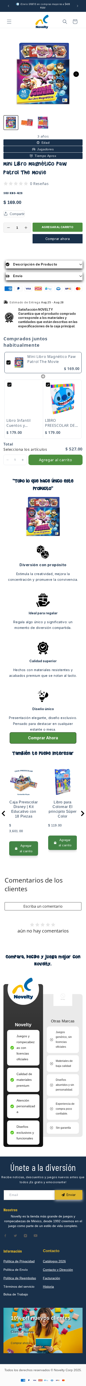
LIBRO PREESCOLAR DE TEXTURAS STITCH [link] (61, 423)
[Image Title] (5, 1236)
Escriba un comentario (43, 906)
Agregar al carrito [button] (55, 459)
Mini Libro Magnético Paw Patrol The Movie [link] (51, 359)
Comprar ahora (57, 239)
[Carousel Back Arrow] (3, 813)
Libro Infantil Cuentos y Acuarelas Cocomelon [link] (18, 423)
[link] (18, 362)
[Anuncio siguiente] (77, 6)
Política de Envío (15, 1269)
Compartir (17, 214)
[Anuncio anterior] (8, 6)
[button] (9, 22)
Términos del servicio (18, 1286)
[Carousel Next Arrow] (76, 74)
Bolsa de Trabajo (15, 1294)
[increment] (26, 227)
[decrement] (8, 227)
